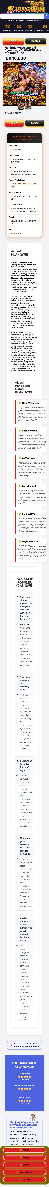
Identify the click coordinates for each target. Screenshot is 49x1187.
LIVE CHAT (26, 1179)
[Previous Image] (5, 84)
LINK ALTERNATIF (26, 1172)
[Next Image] (44, 84)
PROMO (26, 1151)
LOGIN (13, 41)
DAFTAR (35, 41)
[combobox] (22, 16)
